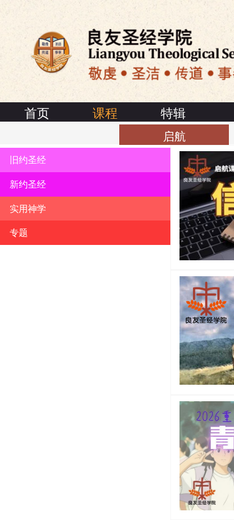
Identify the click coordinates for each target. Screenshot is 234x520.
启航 (174, 135)
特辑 (173, 112)
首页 (36, 112)
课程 (105, 112)
